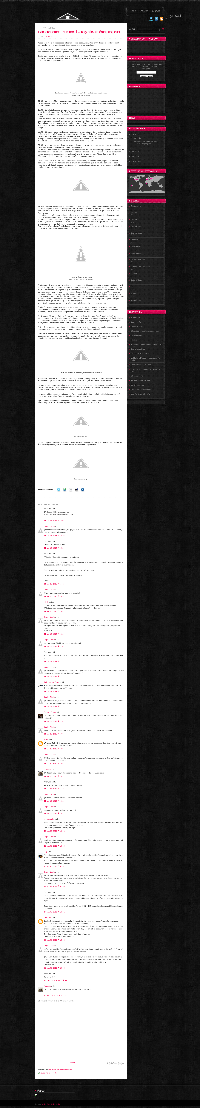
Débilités (134, 220)
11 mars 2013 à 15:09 (54, 521)
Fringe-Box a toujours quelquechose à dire (147, 345)
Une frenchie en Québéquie (141, 389)
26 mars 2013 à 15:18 (54, 940)
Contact (156, 11)
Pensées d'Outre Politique (140, 380)
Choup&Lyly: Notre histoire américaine (145, 331)
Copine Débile (49, 526)
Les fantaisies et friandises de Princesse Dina (146, 370)
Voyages (134, 293)
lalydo (46, 602)
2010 (134, 161)
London (134, 273)
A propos (144, 11)
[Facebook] (156, 20)
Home (133, 11)
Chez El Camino (137, 326)
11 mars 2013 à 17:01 (54, 646)
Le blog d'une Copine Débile (50, 1104)
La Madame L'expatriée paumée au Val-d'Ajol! (146, 359)
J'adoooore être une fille (140, 353)
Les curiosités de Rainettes (141, 365)
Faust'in (134, 340)
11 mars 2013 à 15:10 (54, 536)
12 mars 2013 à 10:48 (54, 831)
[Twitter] (150, 20)
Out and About (136, 280)
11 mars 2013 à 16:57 (54, 611)
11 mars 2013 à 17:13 (54, 661)
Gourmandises (136, 233)
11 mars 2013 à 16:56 (54, 596)
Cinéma (134, 213)
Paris (133, 287)
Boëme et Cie (136, 322)
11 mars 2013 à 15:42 (54, 584)
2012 (134, 152)
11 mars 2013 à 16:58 (54, 634)
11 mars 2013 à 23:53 (54, 813)
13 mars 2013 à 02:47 (54, 866)
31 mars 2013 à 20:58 (54, 968)
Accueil (72, 1063)
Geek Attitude (136, 226)
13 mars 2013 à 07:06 (54, 886)
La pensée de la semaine (140, 267)
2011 (134, 156)
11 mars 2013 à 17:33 (54, 692)
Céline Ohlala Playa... (52, 682)
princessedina (49, 819)
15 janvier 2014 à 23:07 (55, 995)
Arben (46, 739)
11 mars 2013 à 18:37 (54, 764)
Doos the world (136, 335)
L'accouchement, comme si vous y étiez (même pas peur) (79, 32)
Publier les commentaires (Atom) (60, 1070)
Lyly (45, 852)
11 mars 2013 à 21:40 (54, 789)
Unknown (47, 918)
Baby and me (48, 36)
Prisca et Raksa (50, 712)
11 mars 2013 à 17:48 (54, 721)
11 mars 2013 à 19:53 (54, 776)
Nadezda (47, 770)
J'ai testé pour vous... (138, 260)
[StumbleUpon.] (64, 490)
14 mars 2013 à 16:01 (54, 912)
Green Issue (135, 240)
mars (135, 138)
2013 (134, 134)
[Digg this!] (70, 490)
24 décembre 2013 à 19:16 (57, 980)
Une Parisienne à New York (141, 394)
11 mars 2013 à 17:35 (54, 706)
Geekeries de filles (138, 349)
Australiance (135, 317)
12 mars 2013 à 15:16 (54, 846)
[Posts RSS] (161, 20)
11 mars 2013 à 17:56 (54, 734)
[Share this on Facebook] (82, 490)
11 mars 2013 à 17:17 (54, 676)
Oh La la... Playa (137, 376)
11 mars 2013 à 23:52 (54, 801)
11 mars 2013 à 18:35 (54, 749)
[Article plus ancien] (115, 1065)
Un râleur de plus (137, 385)
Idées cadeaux (136, 253)
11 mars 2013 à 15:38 (54, 548)
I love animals (136, 246)
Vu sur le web (136, 300)
